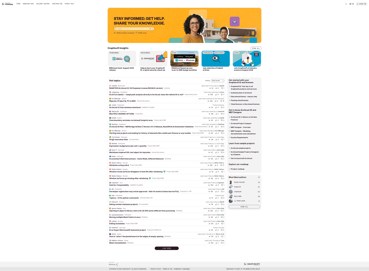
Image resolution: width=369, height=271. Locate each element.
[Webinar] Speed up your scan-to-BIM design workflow (184, 69)
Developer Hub (57, 4)
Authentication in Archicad (241, 93)
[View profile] (110, 86)
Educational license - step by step (244, 96)
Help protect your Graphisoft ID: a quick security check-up (152, 69)
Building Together (42, 4)
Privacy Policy (156, 269)
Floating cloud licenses (239, 100)
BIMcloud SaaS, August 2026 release (121, 69)
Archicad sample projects (241, 148)
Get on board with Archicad (241, 158)
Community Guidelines (182, 269)
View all (256, 48)
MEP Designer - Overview (241, 127)
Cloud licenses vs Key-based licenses (245, 104)
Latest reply (205, 86)
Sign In (362, 4)
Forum (18, 4)
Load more (166, 248)
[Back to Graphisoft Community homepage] (7, 4)
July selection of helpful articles (213, 69)
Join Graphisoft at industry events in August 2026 (245, 69)
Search (346, 4)
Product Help (69, 4)
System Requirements (239, 137)
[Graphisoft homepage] (252, 264)
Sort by (207, 80)
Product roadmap (237, 169)
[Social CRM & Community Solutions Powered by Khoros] (113, 264)
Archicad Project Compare (241, 123)
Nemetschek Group (253, 269)
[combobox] (134, 28)
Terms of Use (167, 269)
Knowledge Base (28, 4)
